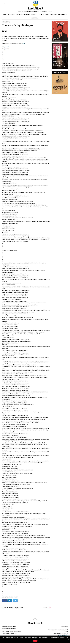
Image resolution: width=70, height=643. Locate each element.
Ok (35, 640)
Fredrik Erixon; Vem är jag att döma (13, 607)
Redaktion (11, 14)
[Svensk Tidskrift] (35, 9)
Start (4, 14)
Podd (47, 14)
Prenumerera (62, 14)
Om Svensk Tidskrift (23, 14)
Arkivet (41, 14)
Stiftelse (34, 14)
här (24, 43)
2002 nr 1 (45, 607)
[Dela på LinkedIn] (10, 601)
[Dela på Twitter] (15, 601)
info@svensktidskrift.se (63, 635)
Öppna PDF (6, 47)
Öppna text (6, 49)
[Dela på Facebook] (4, 601)
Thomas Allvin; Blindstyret (17, 25)
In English (35, 18)
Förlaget (54, 14)
